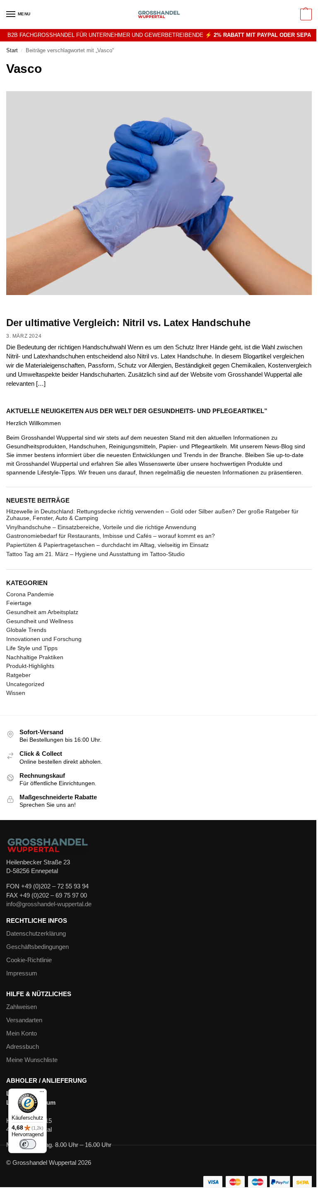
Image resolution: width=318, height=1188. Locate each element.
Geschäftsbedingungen (37, 947)
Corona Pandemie (30, 594)
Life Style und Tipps (32, 648)
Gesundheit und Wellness (39, 621)
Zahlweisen (21, 1007)
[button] (305, 14)
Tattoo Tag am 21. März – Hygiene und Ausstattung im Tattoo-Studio (95, 554)
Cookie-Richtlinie (29, 960)
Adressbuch (22, 1046)
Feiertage (18, 603)
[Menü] (42, 1093)
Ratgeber (18, 675)
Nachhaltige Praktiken (34, 657)
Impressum (21, 973)
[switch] (27, 1144)
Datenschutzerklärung (36, 933)
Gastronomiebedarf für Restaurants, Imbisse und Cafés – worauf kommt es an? (110, 535)
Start (12, 50)
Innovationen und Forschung (44, 639)
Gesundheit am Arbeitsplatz (42, 612)
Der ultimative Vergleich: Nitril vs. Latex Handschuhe (128, 322)
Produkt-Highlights (30, 666)
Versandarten (24, 1020)
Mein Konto (21, 1033)
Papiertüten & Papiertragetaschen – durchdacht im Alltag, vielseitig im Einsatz (107, 545)
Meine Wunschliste (32, 1060)
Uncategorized (25, 684)
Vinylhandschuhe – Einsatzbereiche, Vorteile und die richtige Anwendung (101, 527)
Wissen (15, 693)
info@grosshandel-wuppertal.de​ (49, 904)
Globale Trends (26, 630)
